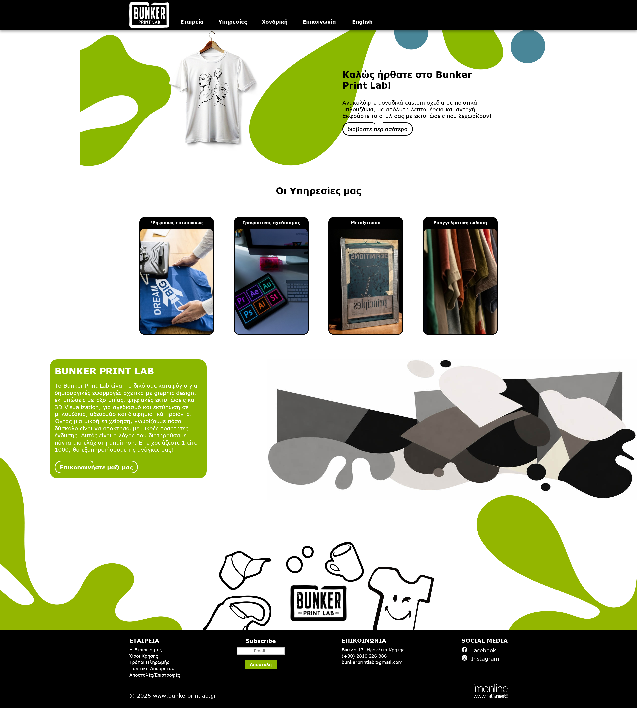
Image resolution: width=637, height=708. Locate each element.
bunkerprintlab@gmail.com (372, 662)
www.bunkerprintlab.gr (184, 695)
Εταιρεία (192, 21)
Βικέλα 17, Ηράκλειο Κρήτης (373, 649)
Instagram (485, 658)
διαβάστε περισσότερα (378, 129)
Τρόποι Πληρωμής (149, 662)
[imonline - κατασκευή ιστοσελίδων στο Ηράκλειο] (490, 690)
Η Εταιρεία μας (145, 649)
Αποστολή (261, 664)
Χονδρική (275, 21)
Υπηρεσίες (232, 21)
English (362, 21)
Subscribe (261, 640)
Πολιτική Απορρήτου (151, 668)
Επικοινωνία (319, 21)
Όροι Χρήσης (143, 656)
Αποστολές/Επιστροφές (154, 675)
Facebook (483, 650)
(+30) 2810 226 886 (364, 656)
